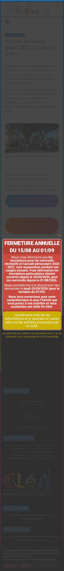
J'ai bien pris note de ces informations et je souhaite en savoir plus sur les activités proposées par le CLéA (32, 320)
